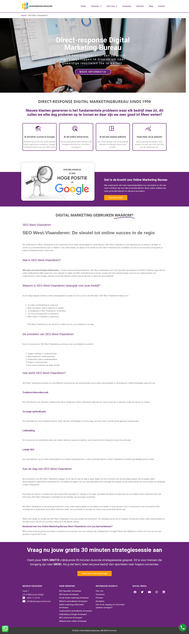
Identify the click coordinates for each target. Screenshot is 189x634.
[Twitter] (142, 592)
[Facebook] (135, 592)
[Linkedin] (163, 592)
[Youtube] (149, 592)
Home (83, 6)
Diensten (95, 6)
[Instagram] (156, 592)
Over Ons (111, 6)
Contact (161, 6)
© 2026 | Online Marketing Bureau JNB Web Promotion (94, 631)
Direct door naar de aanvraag (94, 573)
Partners (140, 6)
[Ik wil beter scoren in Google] (39, 129)
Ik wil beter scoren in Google (39, 136)
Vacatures (126, 6)
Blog (151, 6)
